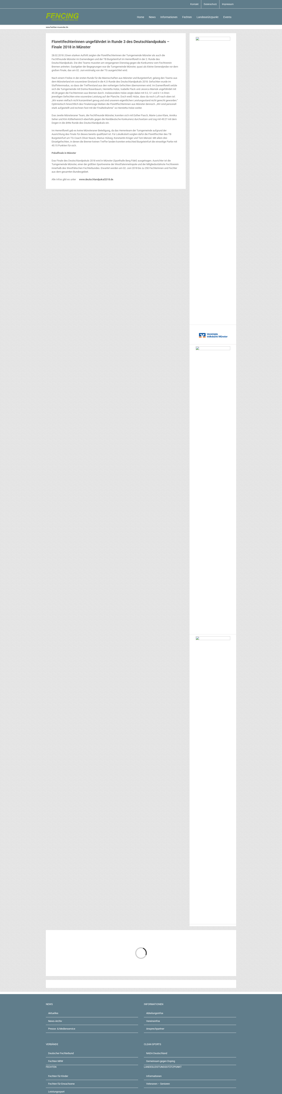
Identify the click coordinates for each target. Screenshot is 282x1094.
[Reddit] (71, 983)
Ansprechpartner (155, 1028)
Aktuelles (53, 1013)
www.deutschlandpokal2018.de (95, 179)
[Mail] (102, 983)
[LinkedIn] (65, 983)
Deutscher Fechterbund (61, 1053)
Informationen (154, 1076)
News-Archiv (55, 1021)
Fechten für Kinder (58, 1076)
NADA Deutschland (156, 1053)
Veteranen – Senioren (158, 1083)
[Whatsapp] (77, 983)
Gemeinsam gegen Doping (160, 1061)
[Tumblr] (83, 983)
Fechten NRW (55, 1061)
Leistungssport (56, 1091)
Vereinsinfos (153, 1021)
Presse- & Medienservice (61, 1028)
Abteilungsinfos (154, 1013)
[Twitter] (59, 983)
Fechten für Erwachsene (61, 1083)
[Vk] (96, 983)
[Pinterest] (89, 983)
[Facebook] (53, 983)
